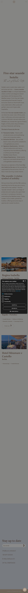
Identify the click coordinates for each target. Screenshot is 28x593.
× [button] (25, 280)
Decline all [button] (14, 308)
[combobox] (23, 281)
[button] (14, 311)
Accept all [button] (14, 305)
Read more (18, 291)
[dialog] (14, 296)
